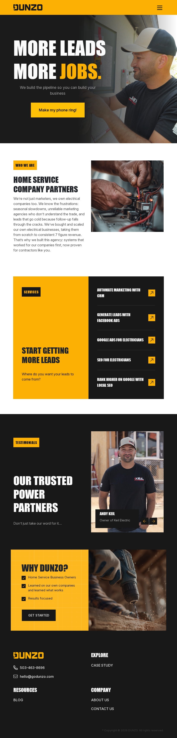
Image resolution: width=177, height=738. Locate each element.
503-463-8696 (32, 668)
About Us (100, 700)
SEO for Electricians (114, 359)
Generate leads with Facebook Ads (113, 317)
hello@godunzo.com (37, 676)
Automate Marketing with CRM (118, 293)
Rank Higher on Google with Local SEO (120, 382)
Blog (18, 700)
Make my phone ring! (58, 110)
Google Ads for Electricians (120, 339)
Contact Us (102, 709)
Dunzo (133, 730)
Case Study (102, 665)
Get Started (38, 615)
